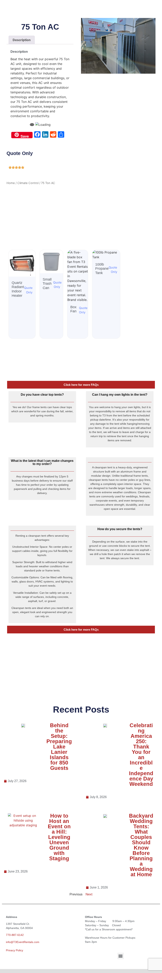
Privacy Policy (14, 950)
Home (11, 183)
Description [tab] (22, 40)
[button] (120, 956)
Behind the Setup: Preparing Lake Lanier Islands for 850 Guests (59, 746)
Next (89, 894)
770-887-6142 (15, 934)
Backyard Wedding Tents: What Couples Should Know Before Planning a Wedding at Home (141, 845)
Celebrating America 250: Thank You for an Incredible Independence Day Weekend (141, 754)
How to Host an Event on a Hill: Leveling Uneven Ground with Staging (59, 837)
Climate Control (28, 183)
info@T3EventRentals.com (22, 942)
